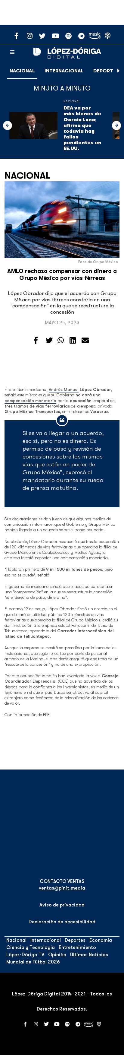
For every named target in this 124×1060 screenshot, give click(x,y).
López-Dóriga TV (25, 954)
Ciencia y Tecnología (30, 947)
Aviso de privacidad (62, 905)
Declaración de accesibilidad (62, 922)
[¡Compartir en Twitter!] (49, 340)
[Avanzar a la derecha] (119, 71)
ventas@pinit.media (62, 888)
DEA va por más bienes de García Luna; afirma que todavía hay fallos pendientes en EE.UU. (82, 128)
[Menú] (12, 52)
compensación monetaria (30, 400)
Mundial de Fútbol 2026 (33, 962)
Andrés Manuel (64, 389)
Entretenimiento (77, 947)
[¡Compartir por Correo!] (85, 340)
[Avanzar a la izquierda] (7, 125)
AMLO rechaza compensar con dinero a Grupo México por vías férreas (62, 274)
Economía (100, 940)
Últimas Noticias (89, 954)
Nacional (22, 71)
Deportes (106, 71)
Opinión (57, 954)
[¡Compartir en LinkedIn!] (73, 340)
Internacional (64, 71)
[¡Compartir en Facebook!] (35, 340)
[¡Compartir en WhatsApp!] (60, 340)
